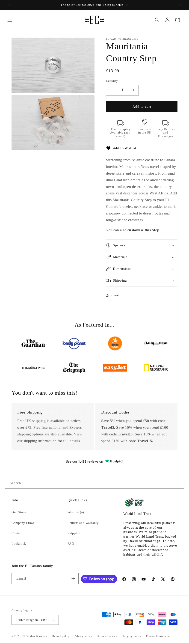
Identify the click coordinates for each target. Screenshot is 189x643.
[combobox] (94, 483)
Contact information (158, 636)
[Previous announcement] (9, 5)
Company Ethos (23, 523)
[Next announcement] (180, 5)
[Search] (179, 483)
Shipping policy (132, 636)
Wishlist (76, 512)
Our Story (19, 512)
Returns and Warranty (83, 523)
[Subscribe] (73, 578)
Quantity (112, 81)
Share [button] (115, 295)
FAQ (71, 543)
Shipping (74, 533)
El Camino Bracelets (34, 636)
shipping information (40, 441)
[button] (10, 20)
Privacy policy (83, 636)
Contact (17, 533)
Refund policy (61, 636)
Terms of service (107, 636)
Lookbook (19, 543)
